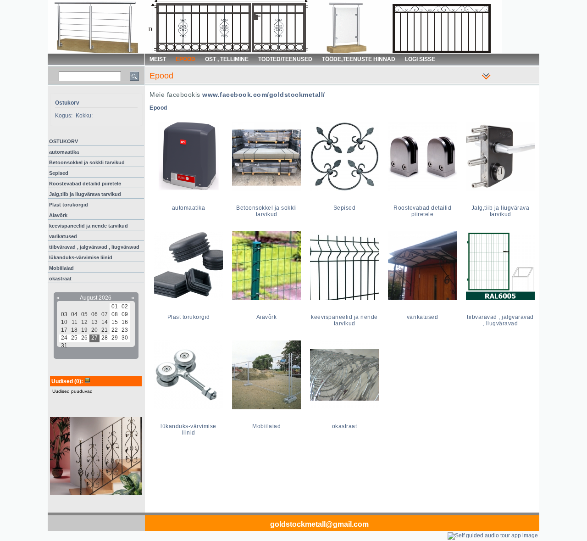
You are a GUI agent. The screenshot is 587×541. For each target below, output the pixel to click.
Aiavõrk (58, 215)
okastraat (60, 278)
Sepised (58, 173)
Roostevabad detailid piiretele (85, 183)
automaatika (64, 152)
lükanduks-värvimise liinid (80, 257)
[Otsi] (134, 76)
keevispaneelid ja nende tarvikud (88, 226)
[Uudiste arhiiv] (87, 381)
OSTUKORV (63, 141)
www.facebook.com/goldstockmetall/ (263, 94)
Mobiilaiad (61, 268)
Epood (158, 108)
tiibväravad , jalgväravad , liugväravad (94, 247)
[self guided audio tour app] (493, 535)
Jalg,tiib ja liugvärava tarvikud (85, 194)
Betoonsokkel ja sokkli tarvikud (87, 162)
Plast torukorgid (68, 204)
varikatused (63, 236)
